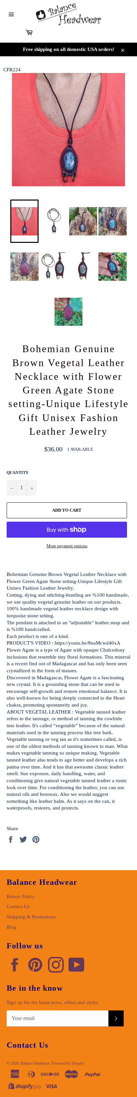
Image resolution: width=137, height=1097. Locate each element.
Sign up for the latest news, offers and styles (52, 1002)
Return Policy (21, 896)
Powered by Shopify (68, 1063)
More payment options (67, 545)
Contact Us (18, 906)
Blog (12, 927)
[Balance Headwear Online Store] (68, 14)
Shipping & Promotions (31, 916)
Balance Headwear (35, 1063)
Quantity (18, 472)
